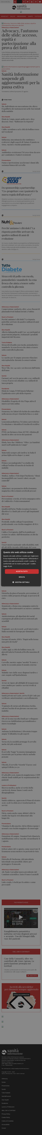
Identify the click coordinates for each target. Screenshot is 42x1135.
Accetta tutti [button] (22, 571)
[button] (21, 582)
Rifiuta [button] (22, 577)
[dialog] (21, 567)
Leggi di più (7, 566)
